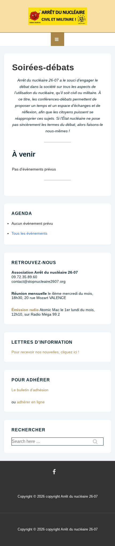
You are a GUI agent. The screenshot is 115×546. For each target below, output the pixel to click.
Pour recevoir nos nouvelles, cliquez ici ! (45, 352)
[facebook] (54, 472)
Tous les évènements (29, 233)
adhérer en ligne (31, 402)
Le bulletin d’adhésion (29, 390)
